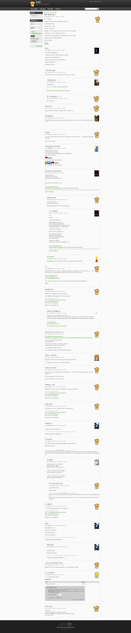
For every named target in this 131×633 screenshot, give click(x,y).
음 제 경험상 (50, 460)
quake (49, 564)
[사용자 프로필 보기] (97, 22)
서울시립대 (69, 623)
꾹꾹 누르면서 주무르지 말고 (56, 483)
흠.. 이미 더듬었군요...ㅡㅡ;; (54, 96)
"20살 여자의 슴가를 (50, 70)
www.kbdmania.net (51, 261)
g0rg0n (49, 574)
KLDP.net (58, 9)
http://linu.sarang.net (52, 90)
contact (95, 1)
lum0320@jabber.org (53, 186)
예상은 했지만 (50, 545)
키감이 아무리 (48, 106)
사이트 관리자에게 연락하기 (69, 627)
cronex (51, 461)
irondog (49, 117)
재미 (51, 12)
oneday (49, 333)
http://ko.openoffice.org (55, 188)
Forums (47, 12)
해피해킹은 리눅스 (49, 289)
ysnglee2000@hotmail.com (54, 278)
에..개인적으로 (48, 439)
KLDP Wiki (50, 9)
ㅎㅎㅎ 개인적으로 (53, 211)
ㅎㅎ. (46, 266)
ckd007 (51, 199)
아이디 (32, 24)
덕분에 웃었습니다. (51, 80)
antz (49, 173)
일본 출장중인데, (49, 116)
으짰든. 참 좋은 (48, 404)
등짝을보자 (50, 148)
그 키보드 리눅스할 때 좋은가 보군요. (54, 563)
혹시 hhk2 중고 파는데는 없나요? (53, 171)
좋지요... (47, 48)
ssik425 (49, 50)
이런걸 (46, 523)
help (99, 1)
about (91, 1)
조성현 (51, 82)
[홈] (32, 4)
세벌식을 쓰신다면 (51, 197)
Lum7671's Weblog (49, 191)
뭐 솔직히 (47, 132)
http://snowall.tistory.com (53, 323)
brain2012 (50, 425)
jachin (49, 357)
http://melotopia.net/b (61, 326)
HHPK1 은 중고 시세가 (50, 368)
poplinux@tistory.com (53, 301)
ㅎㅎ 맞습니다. (48, 504)
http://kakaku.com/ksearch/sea (54, 332)
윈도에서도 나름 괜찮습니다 (53, 311)
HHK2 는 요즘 (48, 606)
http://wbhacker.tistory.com (64, 90)
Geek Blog (42, 9)
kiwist (51, 258)
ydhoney (49, 134)
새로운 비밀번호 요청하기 (36, 33)
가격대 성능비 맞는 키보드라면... (53, 146)
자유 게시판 (55, 12)
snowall (51, 313)
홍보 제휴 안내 (39, 46)
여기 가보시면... (51, 257)
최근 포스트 (34, 15)
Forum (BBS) (34, 9)
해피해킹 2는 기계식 (50, 385)
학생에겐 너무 (48, 423)
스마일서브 (69, 625)
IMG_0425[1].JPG (51, 584)
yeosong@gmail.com (53, 276)
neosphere (50, 369)
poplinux (49, 16)
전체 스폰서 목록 (60, 627)
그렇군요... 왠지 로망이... (51, 355)
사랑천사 (49, 268)
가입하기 (33, 32)
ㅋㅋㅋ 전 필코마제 (49, 573)
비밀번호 (33, 28)
